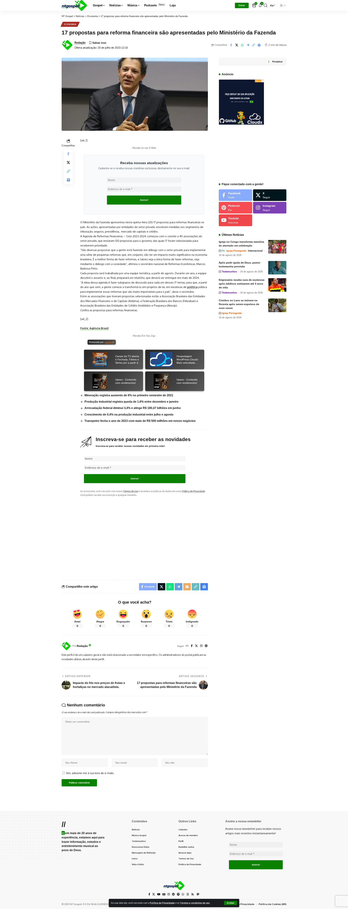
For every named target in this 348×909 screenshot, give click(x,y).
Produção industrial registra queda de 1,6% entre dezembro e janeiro (131, 401)
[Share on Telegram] (247, 45)
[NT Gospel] (74, 5)
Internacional (255, 250)
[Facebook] (191, 646)
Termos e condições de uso (195, 903)
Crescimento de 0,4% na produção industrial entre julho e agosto (128, 414)
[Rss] (192, 894)
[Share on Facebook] (231, 45)
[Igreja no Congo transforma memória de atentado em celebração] (277, 247)
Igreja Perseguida (236, 250)
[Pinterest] (206, 646)
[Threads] (187, 894)
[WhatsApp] (183, 894)
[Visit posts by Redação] (66, 646)
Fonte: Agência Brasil (94, 328)
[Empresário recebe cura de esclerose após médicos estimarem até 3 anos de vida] (277, 285)
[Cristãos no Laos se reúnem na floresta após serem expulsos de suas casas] (277, 305)
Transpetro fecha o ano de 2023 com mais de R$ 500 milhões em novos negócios (140, 420)
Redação (80, 42)
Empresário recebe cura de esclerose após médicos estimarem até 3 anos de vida (241, 284)
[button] (230, 903)
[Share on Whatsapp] (242, 45)
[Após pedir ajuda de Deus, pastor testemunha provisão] (277, 268)
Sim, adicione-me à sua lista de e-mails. (89, 773)
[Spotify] (178, 894)
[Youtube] (235, 220)
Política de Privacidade (162, 903)
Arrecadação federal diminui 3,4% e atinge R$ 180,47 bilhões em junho (132, 408)
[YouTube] (158, 894)
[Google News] (163, 894)
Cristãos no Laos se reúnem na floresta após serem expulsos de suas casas (239, 304)
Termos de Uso (130, 491)
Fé (223, 250)
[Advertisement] (144, 535)
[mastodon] (197, 894)
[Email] (187, 586)
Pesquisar (277, 61)
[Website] (187, 646)
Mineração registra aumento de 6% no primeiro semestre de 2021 (128, 395)
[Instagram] (201, 646)
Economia (70, 24)
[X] (196, 646)
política (192, 287)
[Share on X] (236, 45)
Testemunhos (229, 271)
